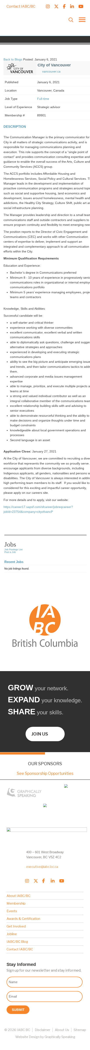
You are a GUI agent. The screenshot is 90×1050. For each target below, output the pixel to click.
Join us (39, 734)
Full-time (43, 98)
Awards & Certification (23, 919)
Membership (16, 903)
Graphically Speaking (60, 1037)
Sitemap (80, 1030)
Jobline (12, 934)
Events (12, 911)
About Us (62, 1030)
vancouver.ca (51, 71)
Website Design (27, 1037)
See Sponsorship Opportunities (45, 773)
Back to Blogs (12, 59)
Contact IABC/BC (21, 6)
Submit (18, 1010)
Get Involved (16, 926)
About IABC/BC (18, 896)
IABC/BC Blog (17, 942)
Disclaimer (42, 1030)
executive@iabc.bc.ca (42, 867)
